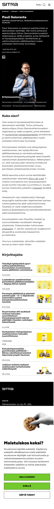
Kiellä (27, 486)
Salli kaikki (27, 477)
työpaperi (37, 188)
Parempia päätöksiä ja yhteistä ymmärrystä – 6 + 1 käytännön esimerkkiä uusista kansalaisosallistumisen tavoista (18, 298)
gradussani (7, 229)
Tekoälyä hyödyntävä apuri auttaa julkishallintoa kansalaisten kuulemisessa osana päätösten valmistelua (17, 267)
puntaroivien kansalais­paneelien (21, 135)
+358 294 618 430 (9, 49)
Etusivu (5, 11)
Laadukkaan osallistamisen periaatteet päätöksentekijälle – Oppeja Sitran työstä (18, 282)
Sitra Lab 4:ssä (36, 179)
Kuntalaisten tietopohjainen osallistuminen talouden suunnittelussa (17, 334)
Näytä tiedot (27, 495)
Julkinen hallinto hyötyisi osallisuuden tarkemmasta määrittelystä (16, 367)
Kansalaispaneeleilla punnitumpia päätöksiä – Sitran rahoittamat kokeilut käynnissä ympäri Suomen (16, 352)
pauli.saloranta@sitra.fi (11, 52)
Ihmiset (14, 11)
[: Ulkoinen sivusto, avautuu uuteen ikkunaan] (3, 58)
